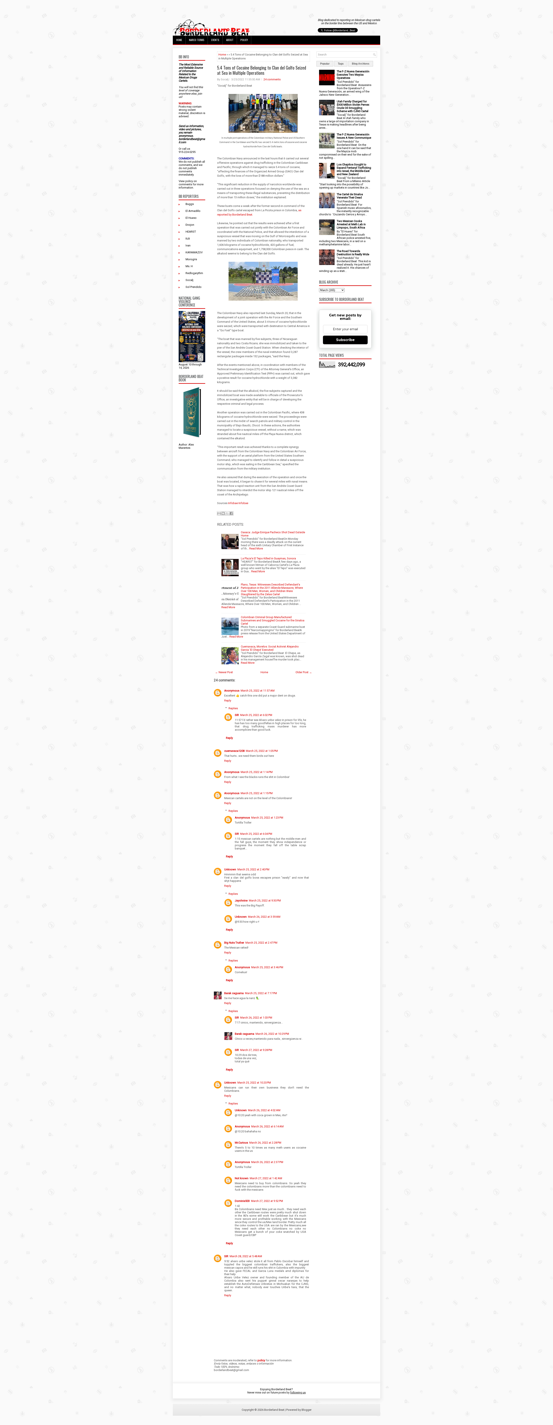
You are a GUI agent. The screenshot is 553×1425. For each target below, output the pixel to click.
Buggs (190, 204)
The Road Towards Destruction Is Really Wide (353, 252)
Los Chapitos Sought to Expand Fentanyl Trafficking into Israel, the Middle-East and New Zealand (354, 169)
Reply (227, 700)
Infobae (233, 503)
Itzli (188, 238)
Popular (325, 63)
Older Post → (304, 672)
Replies (233, 708)
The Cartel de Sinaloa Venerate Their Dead (350, 196)
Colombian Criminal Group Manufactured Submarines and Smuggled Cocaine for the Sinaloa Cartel (272, 620)
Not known (241, 1178)
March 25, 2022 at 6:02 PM (256, 715)
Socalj (189, 280)
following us (298, 1392)
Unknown (230, 869)
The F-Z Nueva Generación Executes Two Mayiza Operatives (353, 74)
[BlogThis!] (223, 513)
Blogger (306, 1409)
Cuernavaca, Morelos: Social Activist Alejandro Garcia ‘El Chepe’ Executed (270, 648)
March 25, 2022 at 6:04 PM (256, 833)
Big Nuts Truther (234, 942)
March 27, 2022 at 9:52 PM (267, 1201)
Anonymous (231, 690)
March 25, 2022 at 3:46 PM (267, 967)
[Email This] (219, 513)
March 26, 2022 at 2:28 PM (265, 1142)
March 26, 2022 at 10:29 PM (272, 1033)
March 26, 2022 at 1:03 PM (256, 1017)
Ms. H (189, 266)
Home (179, 40)
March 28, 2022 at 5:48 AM (246, 1256)
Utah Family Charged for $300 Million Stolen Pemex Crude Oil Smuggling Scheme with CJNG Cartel (353, 106)
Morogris (191, 259)
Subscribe (345, 340)
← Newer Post (224, 672)
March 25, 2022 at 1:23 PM (267, 817)
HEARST (191, 231)
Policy (244, 40)
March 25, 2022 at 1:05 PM (262, 750)
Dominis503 (242, 1201)
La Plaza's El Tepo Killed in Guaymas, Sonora (268, 558)
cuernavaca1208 (234, 750)
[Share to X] (227, 513)
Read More (256, 548)
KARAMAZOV (194, 252)
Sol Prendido (194, 287)
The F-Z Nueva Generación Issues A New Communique (354, 136)
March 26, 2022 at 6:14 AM (267, 1126)
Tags (341, 63)
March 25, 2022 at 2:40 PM (253, 869)
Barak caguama (234, 993)
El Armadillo (193, 211)
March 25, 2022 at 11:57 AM (258, 690)
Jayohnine (241, 900)
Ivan (188, 245)
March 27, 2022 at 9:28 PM (256, 1050)
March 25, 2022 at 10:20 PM (254, 1082)
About (230, 40)
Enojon (190, 224)
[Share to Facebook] (231, 513)
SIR (237, 715)
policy (189, 181)
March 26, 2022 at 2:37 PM (267, 1162)
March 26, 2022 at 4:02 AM (264, 1110)
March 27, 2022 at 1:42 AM (266, 1178)
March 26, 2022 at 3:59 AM (264, 916)
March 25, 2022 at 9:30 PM (265, 900)
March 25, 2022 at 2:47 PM (261, 942)
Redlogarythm (194, 273)
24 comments (272, 79)
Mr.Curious (241, 1142)
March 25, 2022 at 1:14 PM (257, 772)
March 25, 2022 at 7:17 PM (261, 993)
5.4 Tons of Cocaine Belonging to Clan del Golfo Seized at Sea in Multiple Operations (261, 70)
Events (215, 40)
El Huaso (191, 217)
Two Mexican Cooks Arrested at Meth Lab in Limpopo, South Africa (351, 224)
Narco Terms (196, 40)
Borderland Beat (274, 1409)
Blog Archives (360, 63)
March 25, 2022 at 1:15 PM (257, 793)
